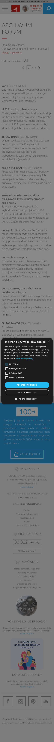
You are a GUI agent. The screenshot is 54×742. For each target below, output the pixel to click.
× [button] (49, 341)
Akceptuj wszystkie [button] (27, 385)
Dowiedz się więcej (24, 358)
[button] (26, 398)
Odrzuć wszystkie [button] (27, 392)
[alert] (27, 371)
